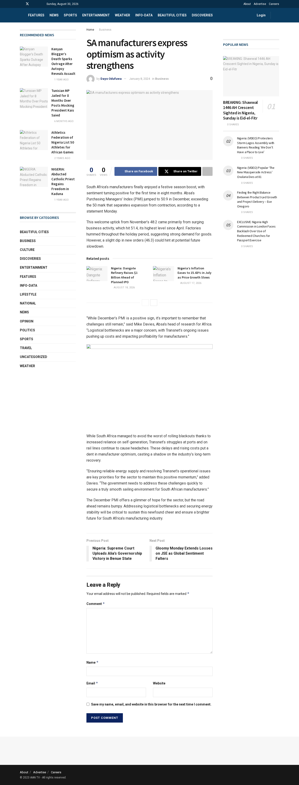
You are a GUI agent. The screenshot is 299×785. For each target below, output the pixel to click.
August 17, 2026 (190, 283)
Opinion (26, 321)
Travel (26, 348)
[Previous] (145, 302)
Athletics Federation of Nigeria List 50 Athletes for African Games (62, 142)
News (54, 15)
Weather (122, 15)
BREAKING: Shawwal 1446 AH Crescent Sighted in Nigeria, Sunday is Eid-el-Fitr (240, 110)
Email (92, 683)
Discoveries (202, 15)
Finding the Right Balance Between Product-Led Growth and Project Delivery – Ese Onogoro (257, 199)
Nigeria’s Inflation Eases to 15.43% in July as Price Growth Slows (194, 272)
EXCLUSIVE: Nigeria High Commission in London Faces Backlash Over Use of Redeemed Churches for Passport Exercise (256, 231)
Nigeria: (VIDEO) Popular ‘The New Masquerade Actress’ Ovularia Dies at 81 (255, 172)
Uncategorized (33, 357)
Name (92, 662)
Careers (274, 4)
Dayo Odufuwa (111, 78)
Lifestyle (28, 294)
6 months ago (63, 121)
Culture (27, 250)
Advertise (260, 4)
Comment (95, 603)
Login (261, 15)
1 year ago (61, 79)
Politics (27, 330)
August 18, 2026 (124, 287)
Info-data (144, 15)
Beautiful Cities (172, 15)
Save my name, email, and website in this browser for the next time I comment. (151, 704)
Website (159, 683)
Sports (70, 15)
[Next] (153, 302)
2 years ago (61, 158)
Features (36, 15)
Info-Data (28, 285)
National (28, 303)
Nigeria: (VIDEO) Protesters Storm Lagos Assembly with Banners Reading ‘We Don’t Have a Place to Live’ (255, 145)
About (247, 4)
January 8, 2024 (139, 78)
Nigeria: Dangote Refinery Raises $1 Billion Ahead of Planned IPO (124, 275)
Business (105, 29)
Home (90, 29)
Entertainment (96, 15)
